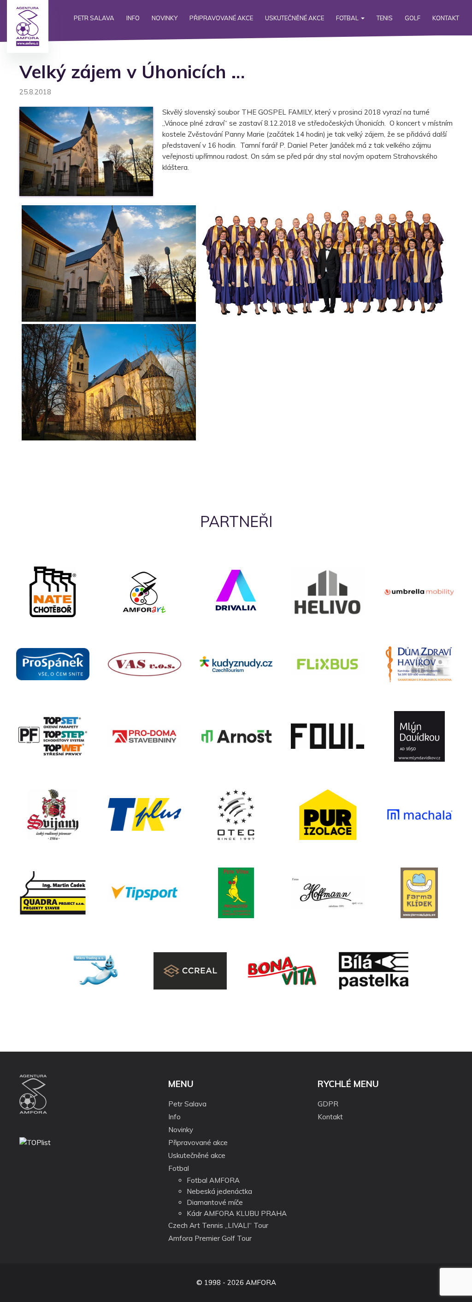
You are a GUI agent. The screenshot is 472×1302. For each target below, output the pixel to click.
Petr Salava (94, 18)
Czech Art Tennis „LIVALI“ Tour (218, 1225)
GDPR (328, 1103)
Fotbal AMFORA (213, 1180)
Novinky (164, 18)
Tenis (385, 18)
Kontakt (445, 18)
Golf (412, 18)
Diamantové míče (215, 1202)
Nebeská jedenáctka (219, 1191)
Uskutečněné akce (294, 18)
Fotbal (348, 18)
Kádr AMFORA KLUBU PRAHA (237, 1213)
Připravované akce (221, 18)
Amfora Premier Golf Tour (210, 1238)
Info (133, 18)
